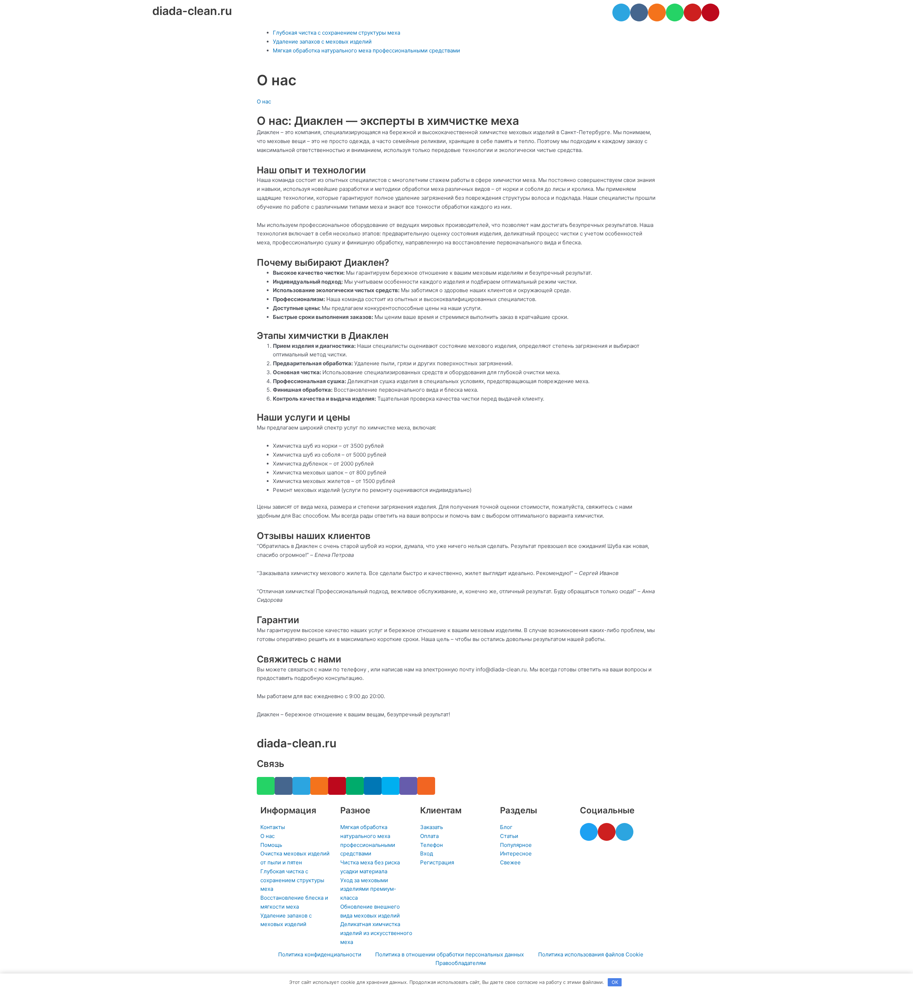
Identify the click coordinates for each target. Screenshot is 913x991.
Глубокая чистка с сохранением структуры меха (336, 32)
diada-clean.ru (192, 11)
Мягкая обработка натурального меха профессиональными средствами (366, 50)
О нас (264, 101)
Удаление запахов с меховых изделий (322, 41)
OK (615, 982)
